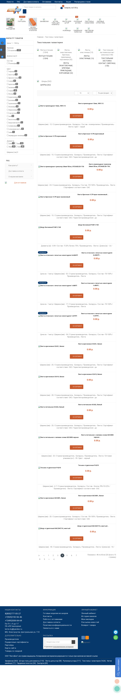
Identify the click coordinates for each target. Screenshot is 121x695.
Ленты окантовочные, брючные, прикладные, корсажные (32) (66, 68)
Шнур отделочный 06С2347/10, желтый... (93, 526)
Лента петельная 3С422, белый (90, 404)
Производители (12, 639)
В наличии (14, 50)
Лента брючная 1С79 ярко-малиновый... (93, 194)
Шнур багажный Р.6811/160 (88, 225)
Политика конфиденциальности (57, 625)
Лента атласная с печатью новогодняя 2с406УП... (96, 254)
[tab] (19, 165)
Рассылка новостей (90, 622)
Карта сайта (10, 648)
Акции (68, 2)
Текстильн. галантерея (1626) (94, 661)
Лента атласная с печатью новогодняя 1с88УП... (96, 284)
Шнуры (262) (45, 85)
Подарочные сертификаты (17, 642)
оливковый (13, 126)
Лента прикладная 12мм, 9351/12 (90, 103)
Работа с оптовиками (52, 619)
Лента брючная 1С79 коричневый (91, 134)
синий (11, 81)
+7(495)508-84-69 (13, 620)
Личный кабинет (88, 613)
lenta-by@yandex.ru (13, 629)
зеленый (12, 87)
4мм (11, 147)
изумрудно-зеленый (17, 135)
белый (11, 94)
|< (39, 555)
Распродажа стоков (82, 2)
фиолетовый (14, 78)
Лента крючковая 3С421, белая (90, 344)
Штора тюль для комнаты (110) (31, 661)
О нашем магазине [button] (15, 177)
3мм (19, 143)
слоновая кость (15, 129)
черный (12, 71)
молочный (13, 119)
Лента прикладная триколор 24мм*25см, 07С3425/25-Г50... (100, 165)
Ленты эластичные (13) (86, 57)
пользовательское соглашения (63, 647)
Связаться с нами (51, 628)
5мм (20, 147)
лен (10, 116)
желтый (12, 75)
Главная (40, 37)
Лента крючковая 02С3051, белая (91, 496)
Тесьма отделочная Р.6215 (88, 465)
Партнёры (9, 645)
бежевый (13, 107)
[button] (118, 667)
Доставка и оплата (31, 2)
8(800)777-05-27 (13, 613)
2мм (11, 143)
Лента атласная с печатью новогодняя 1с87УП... (96, 315)
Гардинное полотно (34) (26, 663)
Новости (10, 2)
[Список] (41, 93)
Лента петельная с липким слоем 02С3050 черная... (97, 436)
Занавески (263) (11, 661)
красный (12, 84)
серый (12, 91)
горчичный (13, 113)
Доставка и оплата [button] (16, 171)
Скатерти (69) (42, 663)
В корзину (77, 116)
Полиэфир (13, 63)
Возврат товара (88, 625)
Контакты (59, 2)
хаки (11, 132)
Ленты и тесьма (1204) (45, 57)
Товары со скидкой (13, 651)
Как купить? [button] (13, 165)
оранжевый (13, 103)
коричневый (14, 97)
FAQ (18, 2)
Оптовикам (46, 2)
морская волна (15, 123)
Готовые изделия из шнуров (55, 613)
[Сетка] (45, 93)
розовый (12, 100)
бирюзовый (13, 110)
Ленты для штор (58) (53, 661)
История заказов (89, 616)
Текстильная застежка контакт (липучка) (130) (107, 62)
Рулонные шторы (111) (72, 661)
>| (53, 559)
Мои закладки (87, 619)
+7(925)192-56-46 (13, 617)
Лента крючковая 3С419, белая (90, 374)
